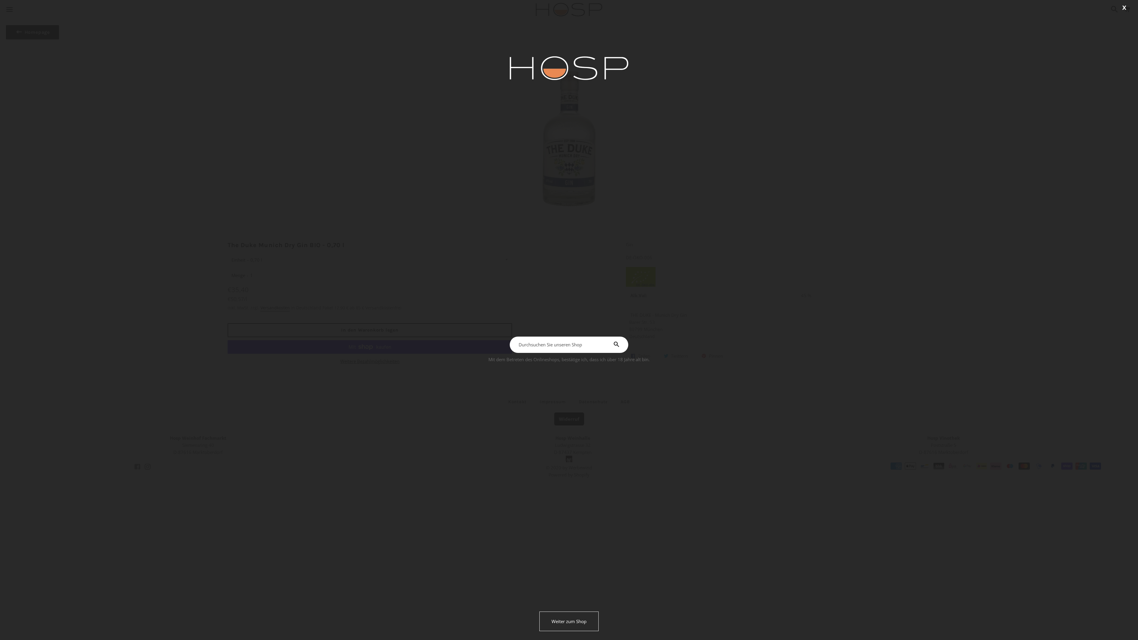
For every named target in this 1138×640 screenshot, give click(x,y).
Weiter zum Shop (569, 621)
